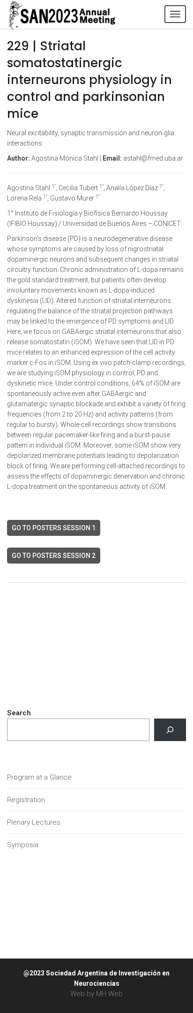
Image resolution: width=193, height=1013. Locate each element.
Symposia (22, 845)
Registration (26, 800)
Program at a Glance (39, 777)
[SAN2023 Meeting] (77, 14)
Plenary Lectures (33, 822)
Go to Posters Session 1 (54, 528)
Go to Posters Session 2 (54, 555)
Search (19, 713)
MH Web (109, 994)
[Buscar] (170, 730)
